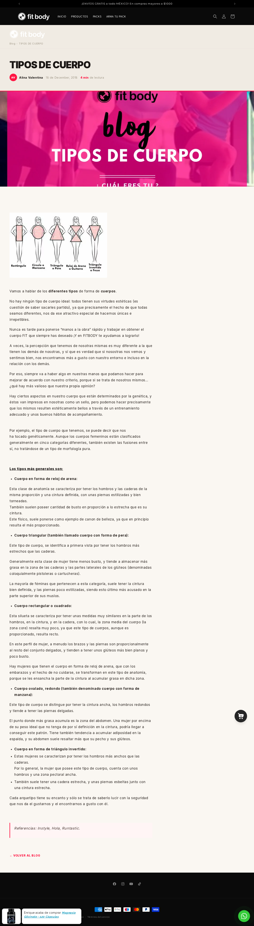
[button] (215, 16)
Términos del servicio (99, 916)
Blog (12, 43)
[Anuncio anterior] (19, 4)
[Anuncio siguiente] (234, 4)
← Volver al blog (25, 855)
